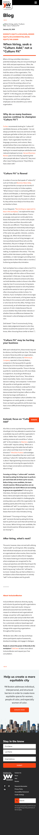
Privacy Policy (24, 808)
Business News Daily (24, 183)
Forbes (5, 126)
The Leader (13, 39)
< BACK (5, 20)
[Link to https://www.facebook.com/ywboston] (4, 786)
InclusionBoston (16, 37)
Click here (15, 648)
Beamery (24, 442)
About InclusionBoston (12, 595)
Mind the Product (17, 452)
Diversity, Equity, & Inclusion (15, 34)
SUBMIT (19, 765)
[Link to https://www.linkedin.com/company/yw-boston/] (4, 789)
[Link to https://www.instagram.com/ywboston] (9, 786)
